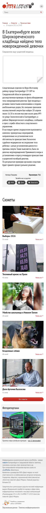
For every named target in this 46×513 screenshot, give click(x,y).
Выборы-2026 (9, 236)
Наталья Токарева (11, 175)
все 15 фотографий (34, 440)
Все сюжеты (23, 399)
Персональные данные (9, 507)
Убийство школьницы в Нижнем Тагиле (20, 312)
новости (5, 462)
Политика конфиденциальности (29, 507)
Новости (14, 23)
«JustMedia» (6, 470)
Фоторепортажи (10, 408)
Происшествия (25, 23)
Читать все (38, 239)
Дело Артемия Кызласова (13, 389)
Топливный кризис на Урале (14, 274)
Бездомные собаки (11, 351)
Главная (5, 23)
